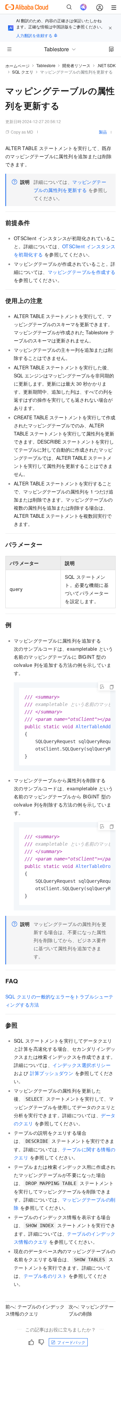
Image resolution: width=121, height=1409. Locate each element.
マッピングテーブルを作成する (82, 272)
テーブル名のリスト (45, 1275)
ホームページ (17, 65)
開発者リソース (76, 65)
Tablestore (45, 65)
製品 (103, 132)
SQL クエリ (22, 72)
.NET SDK (106, 65)
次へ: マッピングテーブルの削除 (91, 1310)
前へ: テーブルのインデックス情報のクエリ (35, 1310)
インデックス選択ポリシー (81, 1065)
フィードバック (71, 1342)
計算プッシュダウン (52, 1073)
